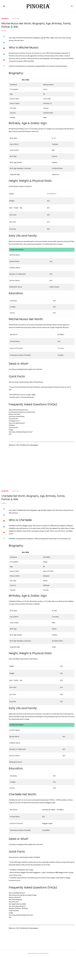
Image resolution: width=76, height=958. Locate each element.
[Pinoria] (38, 6)
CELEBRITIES (4, 18)
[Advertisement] (38, 467)
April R (4, 30)
